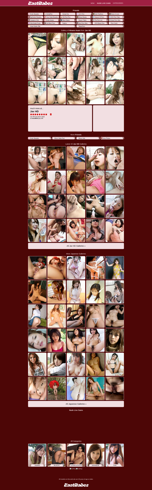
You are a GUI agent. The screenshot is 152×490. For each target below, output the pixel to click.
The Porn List (98, 20)
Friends (76, 10)
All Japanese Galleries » (76, 404)
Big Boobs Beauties (35, 17)
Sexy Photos (106, 138)
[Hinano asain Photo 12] (76, 92)
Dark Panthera (99, 14)
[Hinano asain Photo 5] (37, 68)
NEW (92, 3)
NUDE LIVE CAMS (104, 3)
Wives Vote (82, 138)
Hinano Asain (74, 30)
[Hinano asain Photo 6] (56, 68)
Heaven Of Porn (99, 17)
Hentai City (65, 14)
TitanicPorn (82, 26)
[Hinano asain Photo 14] (114, 92)
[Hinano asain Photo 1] (56, 44)
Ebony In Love (115, 14)
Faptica (64, 23)
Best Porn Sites (83, 23)
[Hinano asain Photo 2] (76, 44)
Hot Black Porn (50, 23)
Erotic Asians (50, 20)
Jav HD (88, 30)
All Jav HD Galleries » (76, 246)
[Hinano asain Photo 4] (114, 44)
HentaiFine (49, 14)
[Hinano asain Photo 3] (95, 44)
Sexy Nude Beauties (52, 17)
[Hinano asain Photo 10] (37, 92)
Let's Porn (81, 14)
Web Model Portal (35, 23)
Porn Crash (114, 23)
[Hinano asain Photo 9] (114, 68)
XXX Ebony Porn (99, 23)
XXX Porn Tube (115, 17)
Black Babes (66, 20)
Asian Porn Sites (115, 20)
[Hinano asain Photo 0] (37, 44)
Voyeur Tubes (82, 20)
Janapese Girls (34, 20)
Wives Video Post (59, 138)
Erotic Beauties (34, 14)
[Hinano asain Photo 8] (95, 68)
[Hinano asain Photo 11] (56, 92)
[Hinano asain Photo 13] (95, 92)
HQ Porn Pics (66, 17)
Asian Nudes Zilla (35, 26)
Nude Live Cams (76, 410)
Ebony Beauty (83, 17)
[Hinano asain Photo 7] (76, 68)
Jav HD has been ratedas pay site (37, 113)
